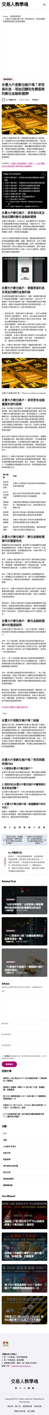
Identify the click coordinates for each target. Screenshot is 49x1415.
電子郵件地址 (7, 1034)
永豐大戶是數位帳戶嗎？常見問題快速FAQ (19, 197)
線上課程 (31, 1411)
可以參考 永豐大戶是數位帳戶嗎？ (15, 707)
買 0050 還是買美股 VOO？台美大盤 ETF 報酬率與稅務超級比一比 (24, 1097)
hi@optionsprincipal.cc (21, 1366)
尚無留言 (35, 100)
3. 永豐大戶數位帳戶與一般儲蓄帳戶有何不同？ (24, 206)
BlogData (37, 1399)
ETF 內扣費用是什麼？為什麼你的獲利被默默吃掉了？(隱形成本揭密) (23, 1115)
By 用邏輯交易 (11, 100)
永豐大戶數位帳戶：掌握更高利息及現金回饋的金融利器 (25, 183)
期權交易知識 (19, 1411)
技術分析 (7, 1153)
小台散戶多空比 (9, 1146)
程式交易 (7, 1172)
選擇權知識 (7, 1185)
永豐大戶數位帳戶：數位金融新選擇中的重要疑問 (22, 191)
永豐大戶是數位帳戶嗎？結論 (15, 194)
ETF (5, 1133)
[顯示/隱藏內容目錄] (42, 174)
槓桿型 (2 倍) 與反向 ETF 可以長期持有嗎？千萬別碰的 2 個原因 (25, 1079)
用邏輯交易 (16, 852)
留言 (4, 991)
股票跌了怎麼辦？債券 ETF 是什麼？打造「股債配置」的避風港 (24, 1088)
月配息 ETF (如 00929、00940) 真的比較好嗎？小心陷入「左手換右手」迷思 (24, 1106)
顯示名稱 (5, 1023)
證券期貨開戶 (8, 79)
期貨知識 (37, 1406)
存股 (5, 1140)
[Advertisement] (24, 48)
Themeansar (24, 1402)
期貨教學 (7, 1159)
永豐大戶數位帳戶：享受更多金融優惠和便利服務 (22, 186)
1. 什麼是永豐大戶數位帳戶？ (17, 199)
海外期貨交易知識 (10, 1166)
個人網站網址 (6, 1045)
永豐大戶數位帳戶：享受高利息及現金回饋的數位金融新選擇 (24, 179)
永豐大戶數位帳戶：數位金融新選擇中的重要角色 (22, 188)
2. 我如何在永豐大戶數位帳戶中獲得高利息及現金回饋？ (25, 203)
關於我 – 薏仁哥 (14, 1406)
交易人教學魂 (15, 4)
